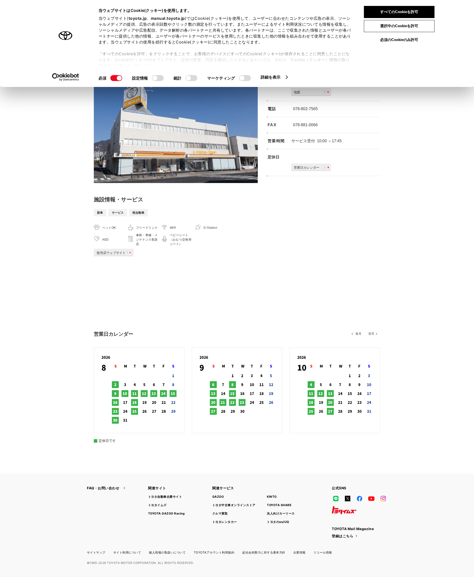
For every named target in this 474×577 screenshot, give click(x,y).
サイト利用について (127, 552)
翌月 (371, 333)
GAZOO (218, 496)
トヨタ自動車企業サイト (165, 496)
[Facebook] (359, 498)
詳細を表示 (271, 77)
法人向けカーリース (281, 513)
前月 (358, 333)
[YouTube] (371, 498)
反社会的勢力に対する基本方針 (263, 552)
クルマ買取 (220, 513)
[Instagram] (383, 498)
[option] (176, 128)
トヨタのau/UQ (278, 522)
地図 (297, 92)
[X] (348, 498)
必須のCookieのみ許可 (399, 40)
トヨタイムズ (157, 505)
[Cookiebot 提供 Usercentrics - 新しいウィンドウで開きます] (65, 77)
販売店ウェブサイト (111, 253)
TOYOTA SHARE (279, 505)
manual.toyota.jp (168, 18)
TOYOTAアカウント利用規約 (214, 552)
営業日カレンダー (306, 167)
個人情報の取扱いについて (167, 552)
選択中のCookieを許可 (399, 26)
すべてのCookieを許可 (399, 12)
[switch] (158, 78)
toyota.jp (138, 18)
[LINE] (336, 498)
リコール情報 (323, 552)
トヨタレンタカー (224, 522)
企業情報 (299, 552)
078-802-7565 (305, 109)
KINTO (271, 496)
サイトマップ (96, 552)
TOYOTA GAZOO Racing (166, 513)
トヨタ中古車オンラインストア (234, 505)
